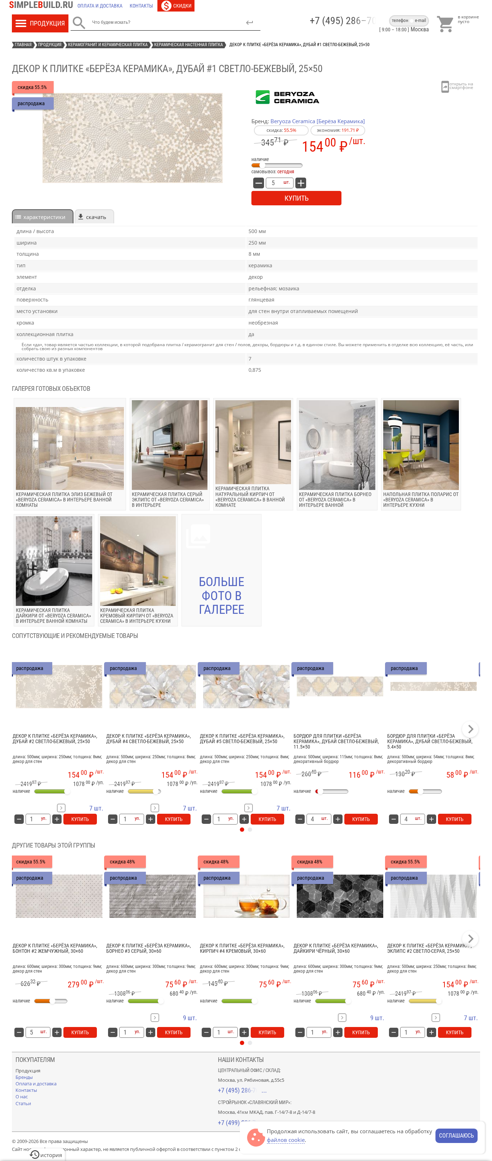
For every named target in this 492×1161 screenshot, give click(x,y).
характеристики (44, 216)
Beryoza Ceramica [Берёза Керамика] (317, 121)
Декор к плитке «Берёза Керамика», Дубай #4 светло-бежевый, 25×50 (148, 738)
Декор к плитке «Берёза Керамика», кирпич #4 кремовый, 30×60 (242, 948)
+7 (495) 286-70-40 (242, 1090)
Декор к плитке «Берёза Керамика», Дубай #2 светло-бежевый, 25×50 (55, 738)
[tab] (42, 216)
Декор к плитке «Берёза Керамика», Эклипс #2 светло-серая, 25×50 (429, 948)
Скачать (96, 216)
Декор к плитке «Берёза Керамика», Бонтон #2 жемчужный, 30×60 (55, 948)
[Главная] (43, 6)
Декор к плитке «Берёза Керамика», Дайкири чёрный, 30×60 (336, 948)
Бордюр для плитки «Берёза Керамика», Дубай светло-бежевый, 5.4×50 (430, 741)
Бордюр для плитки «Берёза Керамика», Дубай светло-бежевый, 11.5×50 (336, 741)
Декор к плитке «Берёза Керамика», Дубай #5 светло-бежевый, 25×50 (242, 738)
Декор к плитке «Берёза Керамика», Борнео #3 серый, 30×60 (148, 948)
